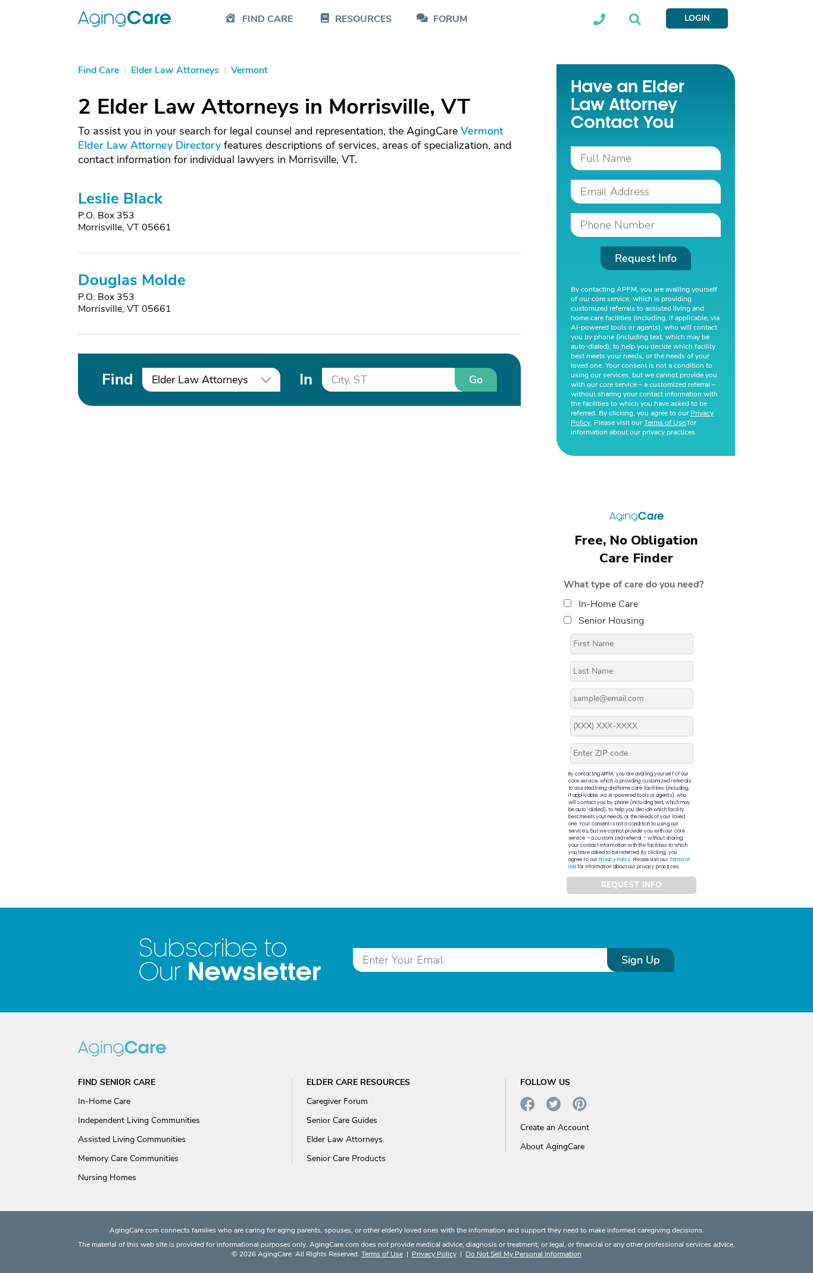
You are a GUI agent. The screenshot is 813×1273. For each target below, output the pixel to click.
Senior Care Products (346, 1158)
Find (117, 379)
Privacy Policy (615, 859)
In (305, 379)
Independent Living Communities (139, 1120)
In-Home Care (608, 604)
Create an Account (554, 1127)
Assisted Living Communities (132, 1139)
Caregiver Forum (337, 1101)
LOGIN (696, 18)
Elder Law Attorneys (345, 1139)
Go (476, 380)
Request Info (646, 258)
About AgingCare (552, 1146)
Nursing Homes (107, 1177)
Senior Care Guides (342, 1120)
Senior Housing (611, 620)
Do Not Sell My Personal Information (523, 1254)
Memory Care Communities (128, 1158)
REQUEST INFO (631, 885)
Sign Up (640, 960)
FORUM (450, 19)
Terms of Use (665, 422)
